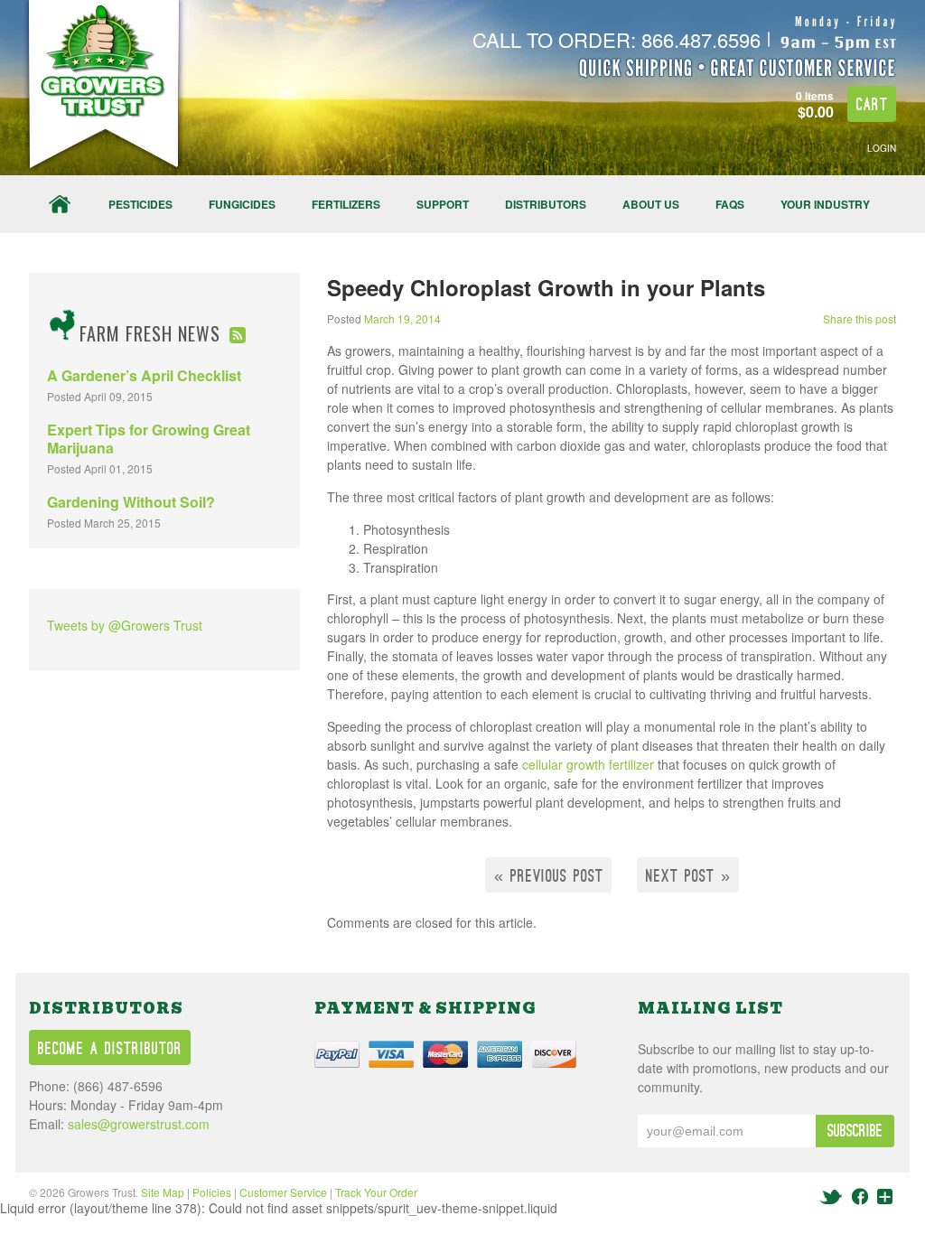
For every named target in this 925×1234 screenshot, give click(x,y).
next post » (688, 876)
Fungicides (242, 204)
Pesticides (140, 204)
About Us (650, 204)
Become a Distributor (110, 1049)
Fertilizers (346, 204)
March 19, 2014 (402, 318)
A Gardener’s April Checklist (144, 375)
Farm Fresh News (149, 333)
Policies (211, 1192)
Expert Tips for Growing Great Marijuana (148, 438)
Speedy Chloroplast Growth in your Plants (546, 287)
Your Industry (825, 204)
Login (881, 148)
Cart (872, 105)
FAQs (729, 204)
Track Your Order (376, 1192)
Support (442, 204)
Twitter (832, 1196)
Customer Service (283, 1192)
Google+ (884, 1196)
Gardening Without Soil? (131, 501)
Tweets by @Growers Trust (124, 625)
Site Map (162, 1192)
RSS (237, 335)
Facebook (860, 1196)
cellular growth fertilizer (588, 764)
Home (59, 204)
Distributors (545, 204)
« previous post (548, 876)
